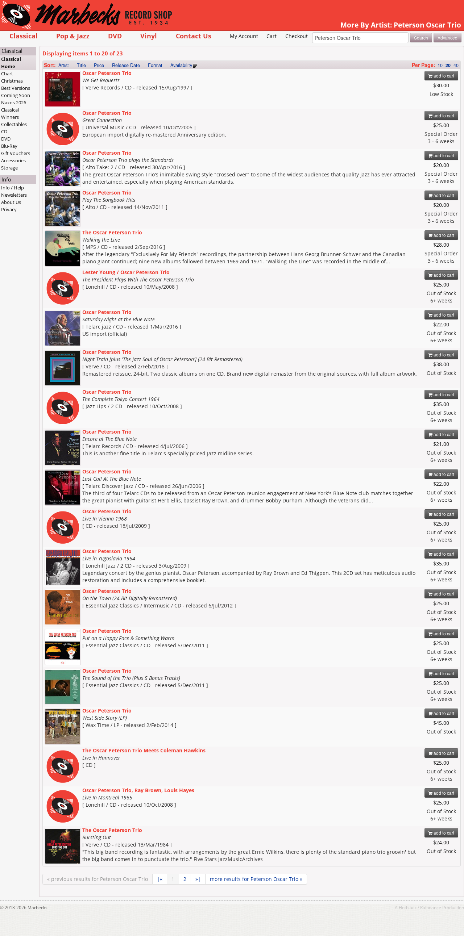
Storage (9, 167)
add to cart (443, 75)
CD (4, 131)
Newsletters (14, 195)
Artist (63, 65)
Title (81, 65)
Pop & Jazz (73, 35)
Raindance (430, 907)
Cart (271, 36)
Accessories (13, 160)
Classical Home (11, 63)
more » (256, 879)
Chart (7, 73)
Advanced (447, 37)
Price (99, 65)
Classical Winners (10, 113)
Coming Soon (15, 95)
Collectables (14, 124)
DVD (115, 35)
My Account (244, 36)
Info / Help (12, 187)
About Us (11, 202)
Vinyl (148, 35)
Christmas (12, 81)
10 (440, 65)
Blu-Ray (9, 146)
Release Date (126, 65)
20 (448, 65)
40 (456, 65)
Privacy (9, 209)
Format (155, 65)
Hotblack (408, 907)
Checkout (296, 36)
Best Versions (15, 88)
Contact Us (193, 35)
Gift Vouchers (15, 153)
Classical (23, 35)
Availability (181, 65)
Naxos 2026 (13, 102)
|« (159, 879)
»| (198, 879)
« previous (97, 879)
